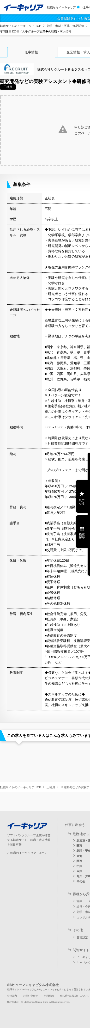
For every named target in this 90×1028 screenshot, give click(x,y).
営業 (79, 901)
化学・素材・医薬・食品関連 (65, 26)
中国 (79, 866)
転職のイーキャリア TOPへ (28, 853)
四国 (79, 871)
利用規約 (49, 995)
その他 (81, 881)
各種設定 (82, 937)
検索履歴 (82, 536)
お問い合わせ (30, 995)
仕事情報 (31, 52)
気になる (82, 502)
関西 (79, 861)
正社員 (51, 787)
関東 (79, 845)
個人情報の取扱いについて (74, 995)
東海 (79, 856)
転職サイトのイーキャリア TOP (20, 26)
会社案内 (12, 995)
